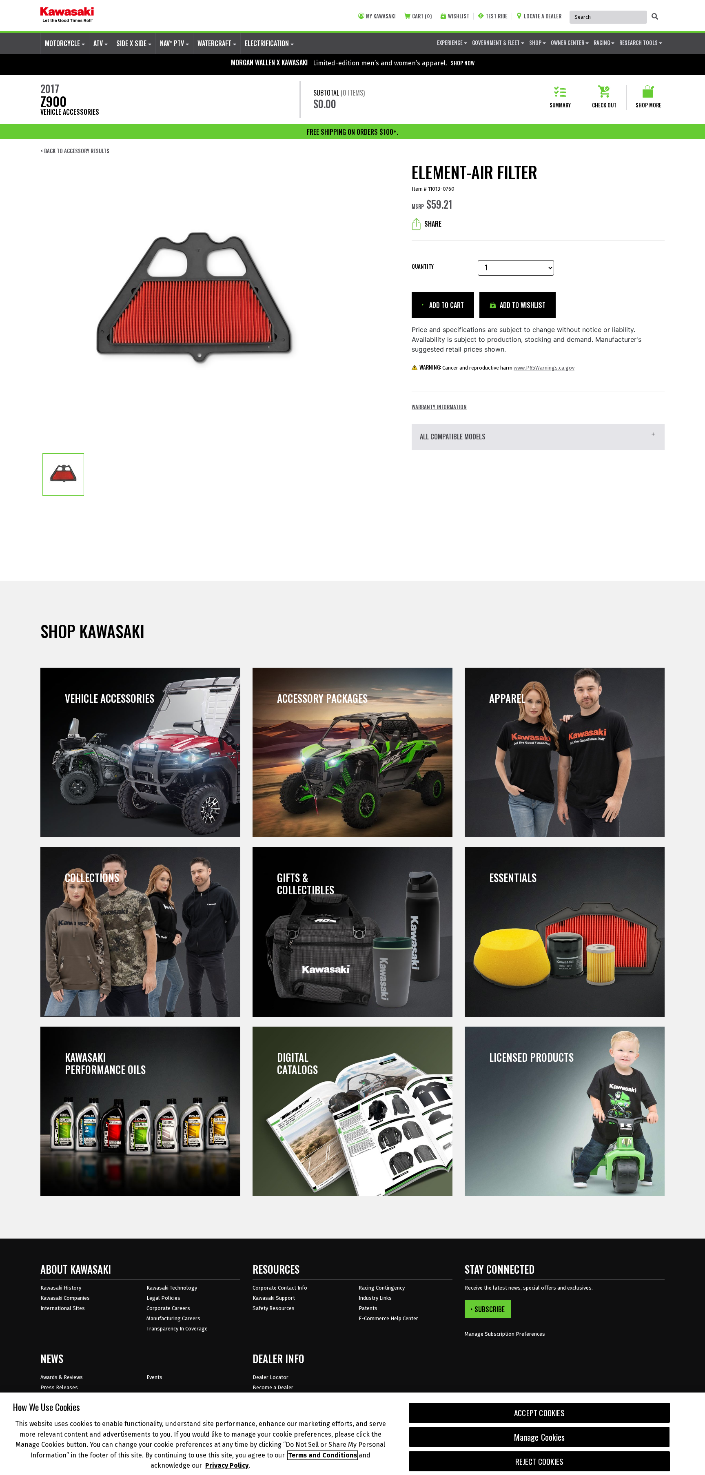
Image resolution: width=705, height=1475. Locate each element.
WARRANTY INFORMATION (439, 407)
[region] (352, 1434)
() (422, 16)
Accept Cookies (539, 1413)
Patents (368, 1308)
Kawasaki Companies (65, 1298)
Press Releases (59, 1387)
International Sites (62, 1308)
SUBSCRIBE (489, 1309)
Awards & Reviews (61, 1377)
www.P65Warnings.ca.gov (544, 368)
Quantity (423, 266)
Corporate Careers (168, 1308)
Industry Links (375, 1298)
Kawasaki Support (274, 1298)
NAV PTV (173, 43)
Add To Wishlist (521, 305)
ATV (98, 43)
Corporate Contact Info (280, 1288)
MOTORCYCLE (63, 43)
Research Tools (639, 42)
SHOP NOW (462, 63)
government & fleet (496, 42)
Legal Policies (163, 1298)
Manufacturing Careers (173, 1318)
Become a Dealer (273, 1387)
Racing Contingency (382, 1288)
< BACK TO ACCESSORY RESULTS (74, 150)
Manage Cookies (539, 1437)
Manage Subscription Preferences (505, 1334)
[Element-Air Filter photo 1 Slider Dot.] (63, 474)
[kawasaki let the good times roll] (67, 15)
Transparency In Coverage (177, 1329)
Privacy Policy (226, 1465)
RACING (602, 42)
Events (154, 1377)
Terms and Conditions (322, 1455)
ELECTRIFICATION (267, 43)
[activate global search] (655, 16)
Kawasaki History (60, 1288)
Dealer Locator (270, 1377)
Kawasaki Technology (171, 1288)
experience (450, 42)
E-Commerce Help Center (388, 1318)
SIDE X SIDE (132, 43)
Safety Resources (274, 1308)
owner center (568, 42)
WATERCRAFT (215, 43)
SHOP (536, 42)
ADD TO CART (446, 305)
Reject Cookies (539, 1461)
